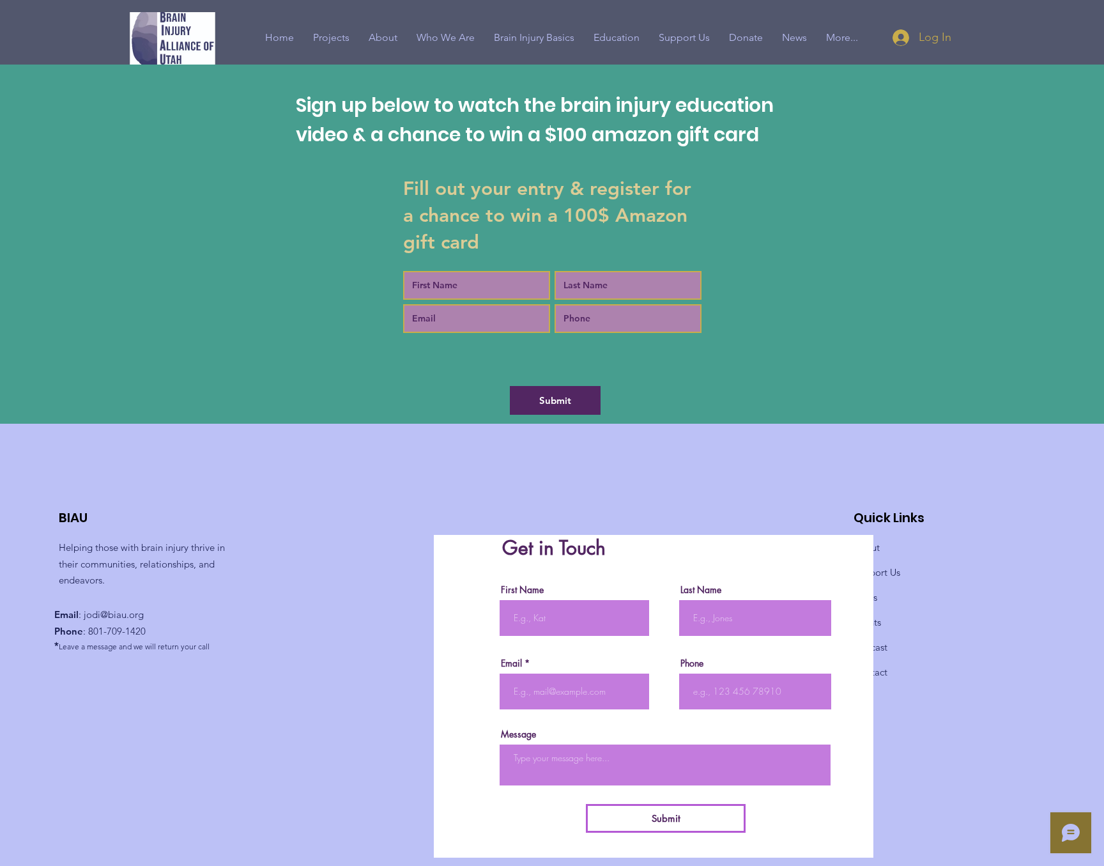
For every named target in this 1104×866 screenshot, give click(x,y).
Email (511, 663)
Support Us (877, 572)
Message (518, 734)
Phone (691, 663)
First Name (522, 589)
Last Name (700, 589)
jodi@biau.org (114, 614)
